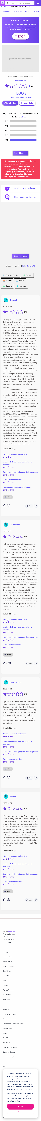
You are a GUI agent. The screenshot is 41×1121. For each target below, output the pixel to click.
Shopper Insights (8, 1028)
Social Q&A (7, 971)
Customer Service (9, 1052)
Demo (5, 1033)
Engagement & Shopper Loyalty (13, 1023)
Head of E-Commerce (10, 1047)
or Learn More (25, 29)
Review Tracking (8, 990)
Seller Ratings (7, 961)
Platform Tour (7, 957)
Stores (3, 6)
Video (5, 980)
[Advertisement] (20, 231)
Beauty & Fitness (20, 81)
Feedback (6, 985)
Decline (20, 1112)
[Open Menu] (38, 3)
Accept (20, 1106)
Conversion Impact (9, 1019)
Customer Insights (9, 1057)
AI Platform (7, 995)
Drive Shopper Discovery (11, 1014)
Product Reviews (8, 966)
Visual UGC (7, 976)
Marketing (6, 1042)
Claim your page (20, 36)
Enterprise (6, 999)
